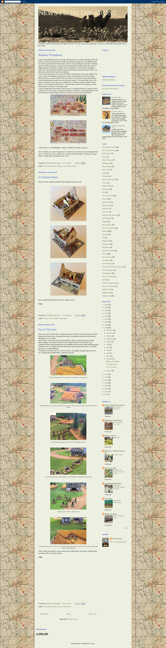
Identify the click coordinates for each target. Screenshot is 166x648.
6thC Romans (106, 153)
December (109, 330)
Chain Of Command (50, 606)
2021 (106, 319)
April (108, 353)
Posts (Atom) (73, 619)
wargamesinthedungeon (113, 483)
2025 (106, 307)
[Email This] (76, 163)
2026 (106, 305)
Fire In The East (47, 329)
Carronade (105, 176)
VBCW (104, 280)
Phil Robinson (117, 539)
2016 (106, 377)
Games (60, 166)
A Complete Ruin (48, 177)
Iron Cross (105, 212)
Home (69, 614)
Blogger (92, 643)
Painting (105, 231)
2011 (106, 391)
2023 (106, 313)
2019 (106, 325)
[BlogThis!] (78, 163)
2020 (106, 322)
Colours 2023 (106, 186)
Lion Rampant (106, 218)
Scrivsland (108, 499)
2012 (106, 389)
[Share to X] (80, 163)
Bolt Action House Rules (110, 89)
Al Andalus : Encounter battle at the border (119, 487)
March (108, 356)
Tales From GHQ (110, 468)
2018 (106, 328)
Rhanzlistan (106, 247)
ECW (104, 192)
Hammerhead (106, 205)
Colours (104, 183)
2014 (106, 383)
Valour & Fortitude (108, 276)
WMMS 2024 (106, 289)
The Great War (53, 318)
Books (104, 173)
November (109, 333)
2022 (106, 316)
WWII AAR (116, 437)
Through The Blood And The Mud (113, 267)
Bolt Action (105, 170)
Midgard (104, 221)
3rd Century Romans (50, 166)
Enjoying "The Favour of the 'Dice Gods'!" (119, 471)
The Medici (105, 260)
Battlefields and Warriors (113, 420)
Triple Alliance (106, 273)
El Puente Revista (117, 111)
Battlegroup (106, 163)
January (109, 371)
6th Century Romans (109, 150)
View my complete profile (118, 542)
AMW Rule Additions (109, 80)
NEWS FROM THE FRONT (77, 13)
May (108, 350)
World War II (63, 318)
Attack (104, 157)
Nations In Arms (110, 436)
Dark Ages (105, 189)
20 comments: (67, 603)
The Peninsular (107, 263)
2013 (106, 386)
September (110, 339)
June (108, 347)
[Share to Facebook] (82, 163)
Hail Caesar (106, 202)
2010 (106, 394)
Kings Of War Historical (110, 215)
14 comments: (67, 315)
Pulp (103, 238)
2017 (106, 374)
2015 (106, 380)
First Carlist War (107, 196)
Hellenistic (105, 208)
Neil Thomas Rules (70, 166)
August (108, 341)
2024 (106, 310)
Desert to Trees (118, 454)
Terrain (46, 318)
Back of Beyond (107, 160)
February (109, 359)
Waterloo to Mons (111, 514)
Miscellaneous (107, 225)
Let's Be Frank (116, 97)
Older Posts (93, 614)
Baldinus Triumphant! (50, 55)
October (109, 336)
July (108, 344)
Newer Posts (44, 614)
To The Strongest (107, 270)
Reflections (106, 244)
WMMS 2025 (106, 293)
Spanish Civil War (108, 251)
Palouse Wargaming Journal (114, 405)
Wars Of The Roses (108, 286)
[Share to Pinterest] (84, 163)
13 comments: (67, 163)
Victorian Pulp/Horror (109, 283)
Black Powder (106, 166)
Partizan (105, 234)
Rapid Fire (105, 241)
